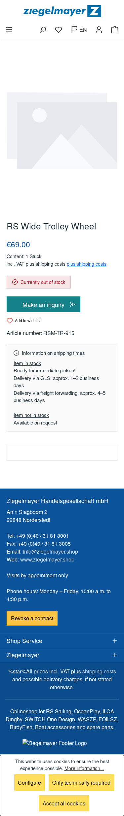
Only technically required (81, 782)
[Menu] (9, 29)
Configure (29, 782)
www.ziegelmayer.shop (47, 559)
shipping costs (99, 671)
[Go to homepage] (62, 11)
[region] (62, 130)
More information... (84, 768)
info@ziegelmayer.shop (50, 551)
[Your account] (99, 29)
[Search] (43, 29)
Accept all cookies (64, 803)
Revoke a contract (32, 618)
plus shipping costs (86, 263)
